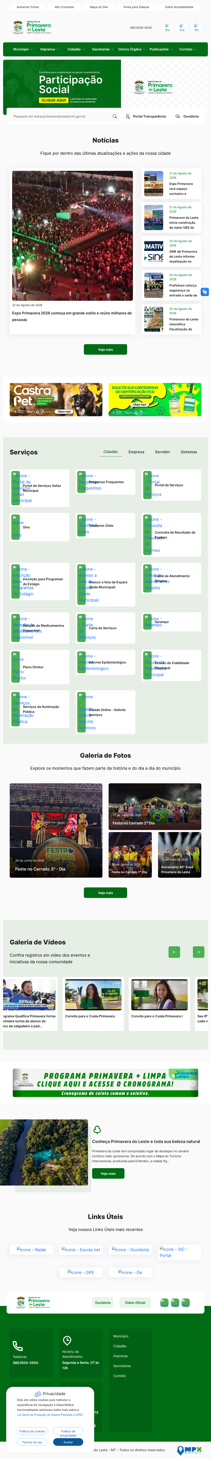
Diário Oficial (135, 1303)
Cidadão (120, 1346)
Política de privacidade (68, 1432)
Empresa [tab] (136, 451)
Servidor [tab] (162, 451)
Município (120, 1336)
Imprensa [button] (48, 49)
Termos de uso (32, 1442)
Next (198, 952)
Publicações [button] (160, 49)
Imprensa (120, 1356)
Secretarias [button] (101, 49)
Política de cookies (32, 1431)
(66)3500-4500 (141, 27)
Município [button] (21, 49)
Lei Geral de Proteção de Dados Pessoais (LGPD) (50, 1414)
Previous (174, 952)
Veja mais (105, 349)
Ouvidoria (102, 1303)
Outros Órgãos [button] (130, 49)
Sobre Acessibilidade (179, 7)
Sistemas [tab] (189, 451)
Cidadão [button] (75, 49)
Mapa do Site (99, 7)
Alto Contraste (64, 7)
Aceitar (68, 1442)
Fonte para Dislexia (136, 7)
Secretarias (122, 1366)
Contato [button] (186, 49)
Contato (119, 1376)
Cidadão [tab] (110, 451)
